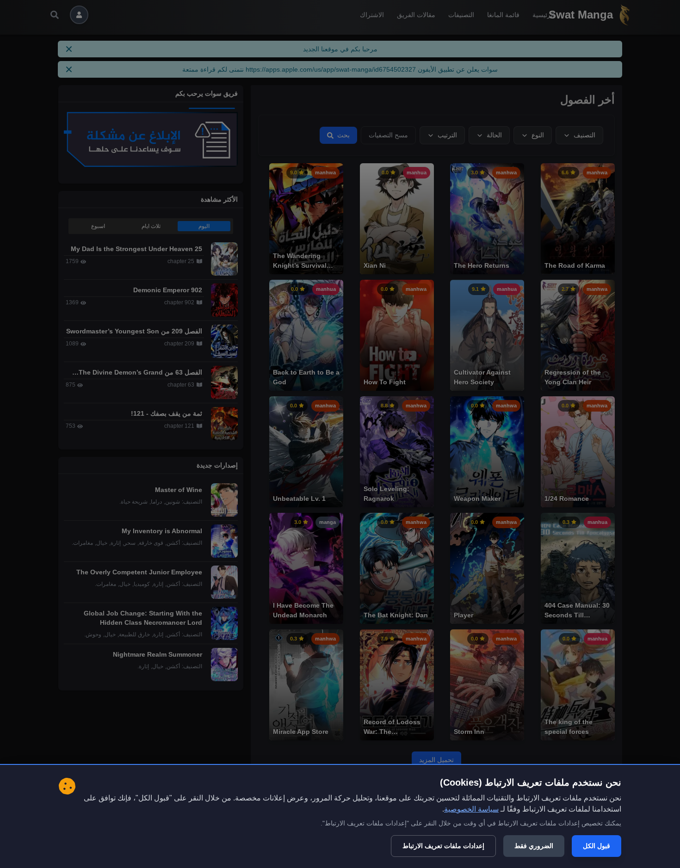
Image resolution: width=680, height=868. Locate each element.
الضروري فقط (533, 846)
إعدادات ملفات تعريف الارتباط (443, 846)
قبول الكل (596, 846)
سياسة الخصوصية (471, 809)
